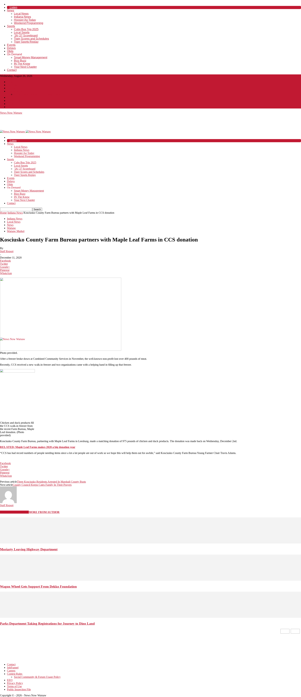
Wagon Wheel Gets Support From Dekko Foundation (38, 586)
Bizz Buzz (20, 60)
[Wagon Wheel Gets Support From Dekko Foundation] (150, 579)
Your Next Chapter (25, 66)
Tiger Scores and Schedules (31, 38)
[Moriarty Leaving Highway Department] (150, 542)
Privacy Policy (15, 100)
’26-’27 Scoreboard (26, 35)
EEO (10, 97)
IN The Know (22, 63)
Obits (10, 51)
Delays (11, 48)
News (10, 10)
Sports (11, 26)
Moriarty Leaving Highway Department (28, 549)
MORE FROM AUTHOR (44, 512)
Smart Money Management (30, 57)
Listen (13, 7)
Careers (11, 88)
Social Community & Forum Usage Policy (37, 94)
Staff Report (6, 251)
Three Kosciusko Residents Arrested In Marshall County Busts (51, 481)
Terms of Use (14, 103)
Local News (21, 13)
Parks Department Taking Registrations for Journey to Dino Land (47, 623)
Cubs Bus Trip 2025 (26, 29)
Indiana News (22, 16)
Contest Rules (14, 91)
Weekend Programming (28, 23)
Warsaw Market (15, 231)
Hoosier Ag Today (25, 19)
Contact (12, 70)
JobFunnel (12, 84)
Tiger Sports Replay (26, 41)
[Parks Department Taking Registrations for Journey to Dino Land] (150, 616)
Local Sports (21, 32)
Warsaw (11, 228)
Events (11, 44)
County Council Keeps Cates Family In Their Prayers (42, 484)
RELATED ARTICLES (14, 512)
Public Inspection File (19, 106)
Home (3, 212)
